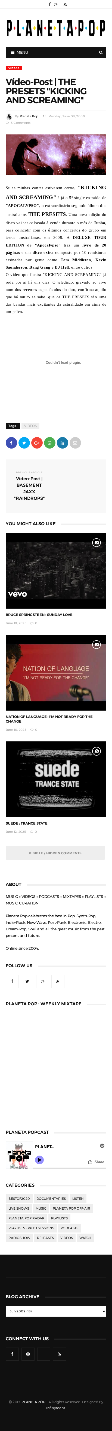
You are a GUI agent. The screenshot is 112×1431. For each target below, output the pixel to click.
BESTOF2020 (19, 1198)
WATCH (85, 1238)
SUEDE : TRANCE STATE (27, 823)
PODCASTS (69, 1228)
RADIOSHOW (19, 1238)
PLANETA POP (33, 1402)
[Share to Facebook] (11, 442)
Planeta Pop (29, 116)
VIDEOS (14, 68)
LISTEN (78, 1198)
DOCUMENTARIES (51, 1198)
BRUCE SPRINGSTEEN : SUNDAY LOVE (39, 615)
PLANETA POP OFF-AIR (71, 1208)
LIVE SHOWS (18, 1208)
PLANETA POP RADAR (26, 1218)
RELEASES (45, 1238)
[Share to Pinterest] (75, 442)
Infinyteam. (56, 1408)
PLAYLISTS (59, 1218)
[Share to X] (24, 442)
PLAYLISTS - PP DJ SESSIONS (31, 1228)
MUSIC (41, 1208)
